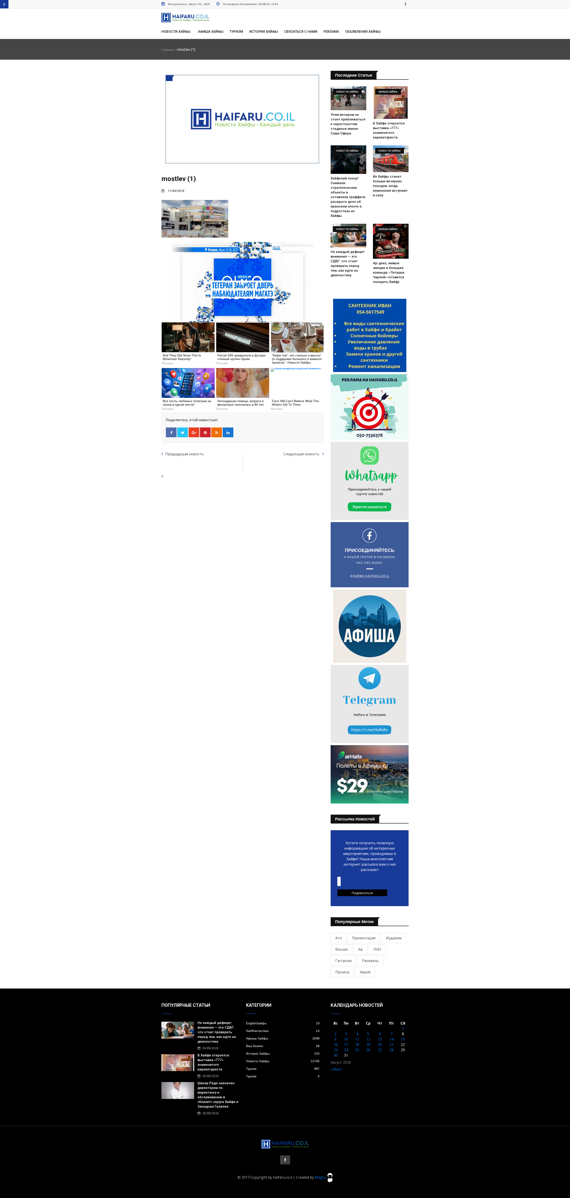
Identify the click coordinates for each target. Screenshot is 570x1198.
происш (342, 972)
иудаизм (393, 938)
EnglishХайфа (283, 1023)
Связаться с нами (300, 32)
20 (380, 1044)
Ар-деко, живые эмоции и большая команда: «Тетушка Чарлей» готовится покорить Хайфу (388, 272)
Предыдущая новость (184, 454)
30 (336, 1055)
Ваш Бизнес (283, 1046)
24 (346, 1049)
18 (357, 1044)
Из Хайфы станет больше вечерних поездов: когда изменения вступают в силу (390, 186)
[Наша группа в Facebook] (405, 4)
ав (360, 949)
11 (357, 1039)
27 (380, 1049)
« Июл (336, 1069)
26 (368, 1049)
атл (338, 938)
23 (336, 1049)
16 (336, 1044)
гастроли (343, 960)
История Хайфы (263, 32)
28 (391, 1049)
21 (391, 1044)
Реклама (331, 32)
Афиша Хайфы (210, 32)
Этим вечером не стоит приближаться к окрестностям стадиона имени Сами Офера (348, 124)
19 (368, 1044)
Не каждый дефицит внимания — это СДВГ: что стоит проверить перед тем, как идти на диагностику (216, 1032)
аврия (365, 972)
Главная (167, 49)
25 (357, 1049)
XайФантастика (283, 1031)
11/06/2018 (176, 191)
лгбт (377, 949)
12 (368, 1039)
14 (391, 1039)
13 (380, 1039)
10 (346, 1039)
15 (403, 1039)
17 (346, 1044)
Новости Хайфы (175, 32)
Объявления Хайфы (363, 32)
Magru (321, 1177)
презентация (363, 938)
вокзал (341, 949)
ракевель (370, 960)
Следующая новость (301, 454)
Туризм (236, 32)
